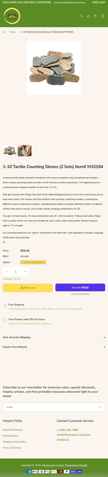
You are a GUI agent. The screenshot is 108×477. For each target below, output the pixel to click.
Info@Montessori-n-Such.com (73, 434)
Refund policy (10, 435)
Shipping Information (14, 441)
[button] (10, 152)
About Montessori (13, 429)
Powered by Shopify (76, 465)
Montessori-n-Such (53, 465)
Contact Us (63, 439)
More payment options (80, 294)
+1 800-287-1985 (67, 429)
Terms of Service (12, 447)
